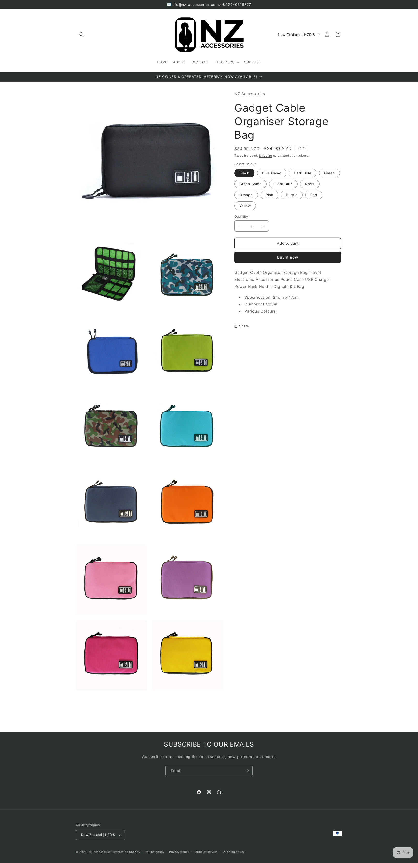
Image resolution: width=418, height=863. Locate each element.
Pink (269, 195)
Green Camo (250, 184)
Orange (246, 195)
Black (244, 173)
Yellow (245, 206)
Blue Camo (271, 173)
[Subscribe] (247, 770)
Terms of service (205, 852)
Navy (309, 184)
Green (329, 173)
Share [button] (244, 326)
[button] (81, 34)
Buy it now (287, 257)
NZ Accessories (100, 852)
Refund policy (154, 852)
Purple (292, 195)
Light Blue (283, 184)
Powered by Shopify (126, 852)
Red (313, 195)
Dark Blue (302, 173)
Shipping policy (233, 852)
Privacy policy (179, 852)
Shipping (265, 155)
